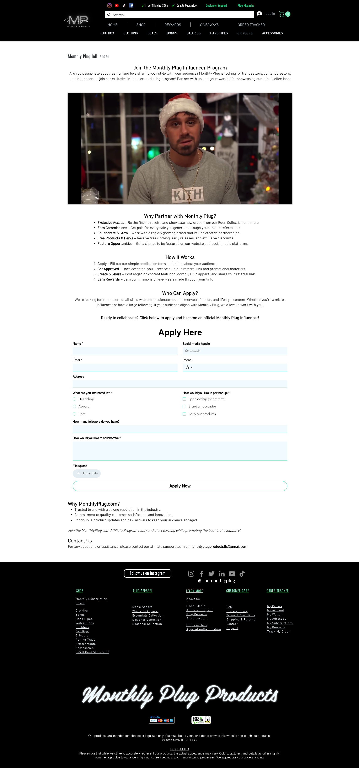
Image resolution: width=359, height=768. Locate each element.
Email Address (107, 390)
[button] (259, 329)
